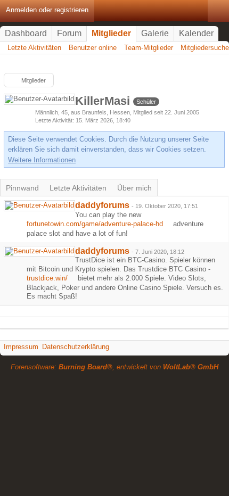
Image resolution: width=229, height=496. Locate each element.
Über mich (134, 188)
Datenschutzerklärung (75, 347)
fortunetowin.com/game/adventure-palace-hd (95, 224)
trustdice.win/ (47, 278)
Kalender (196, 33)
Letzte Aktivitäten (78, 188)
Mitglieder (111, 33)
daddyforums (102, 205)
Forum (69, 33)
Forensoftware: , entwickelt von (114, 367)
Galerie (155, 33)
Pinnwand (22, 188)
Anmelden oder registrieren (47, 10)
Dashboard (26, 33)
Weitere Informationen (42, 160)
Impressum (21, 347)
